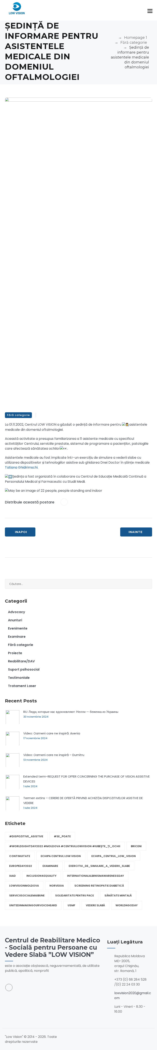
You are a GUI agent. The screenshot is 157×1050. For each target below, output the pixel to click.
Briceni (136, 846)
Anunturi (15, 620)
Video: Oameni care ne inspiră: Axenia (51, 733)
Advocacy (16, 612)
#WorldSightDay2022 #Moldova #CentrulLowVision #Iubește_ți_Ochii (64, 846)
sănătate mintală (118, 895)
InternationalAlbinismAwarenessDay (95, 876)
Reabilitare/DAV (21, 661)
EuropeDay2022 (20, 866)
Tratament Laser (22, 686)
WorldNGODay (127, 905)
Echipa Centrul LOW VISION (61, 856)
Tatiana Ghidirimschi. (21, 467)
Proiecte (15, 653)
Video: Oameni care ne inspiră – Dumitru (53, 755)
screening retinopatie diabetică (99, 886)
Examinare (17, 636)
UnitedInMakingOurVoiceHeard (33, 905)
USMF (71, 905)
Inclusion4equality (41, 876)
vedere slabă (95, 905)
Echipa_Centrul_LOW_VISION (113, 856)
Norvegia (56, 886)
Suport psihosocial (23, 669)
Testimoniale (19, 677)
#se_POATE (62, 836)
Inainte (135, 532)
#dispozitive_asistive (26, 836)
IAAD (12, 876)
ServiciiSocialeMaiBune (27, 895)
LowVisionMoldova (24, 886)
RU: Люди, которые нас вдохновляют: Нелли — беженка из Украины (70, 712)
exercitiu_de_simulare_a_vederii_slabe (99, 866)
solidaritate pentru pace (74, 895)
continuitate (19, 856)
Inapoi (21, 532)
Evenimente (17, 628)
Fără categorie (18, 415)
